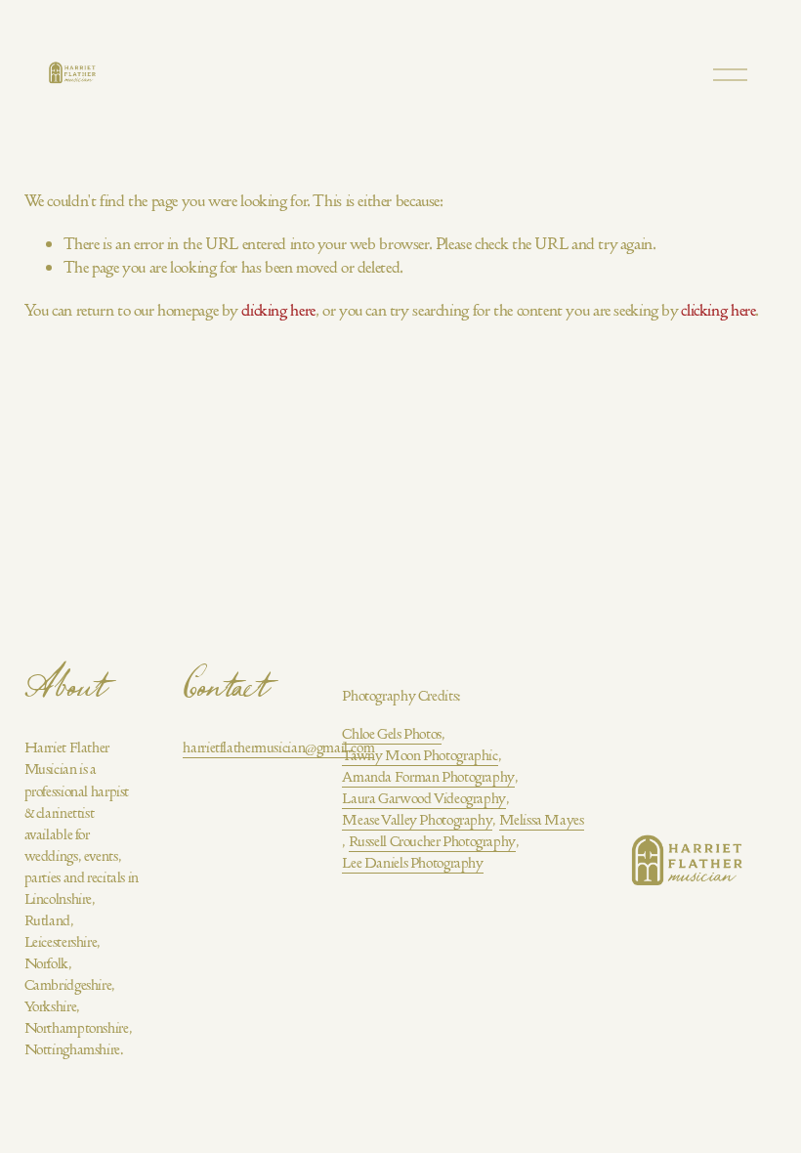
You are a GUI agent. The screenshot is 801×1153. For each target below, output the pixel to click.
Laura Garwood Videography (424, 798)
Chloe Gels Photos (392, 734)
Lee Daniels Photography (412, 863)
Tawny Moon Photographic (419, 755)
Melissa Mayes (541, 820)
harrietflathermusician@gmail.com (278, 747)
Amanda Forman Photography (428, 777)
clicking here (278, 310)
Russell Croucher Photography (432, 841)
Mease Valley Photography (417, 820)
